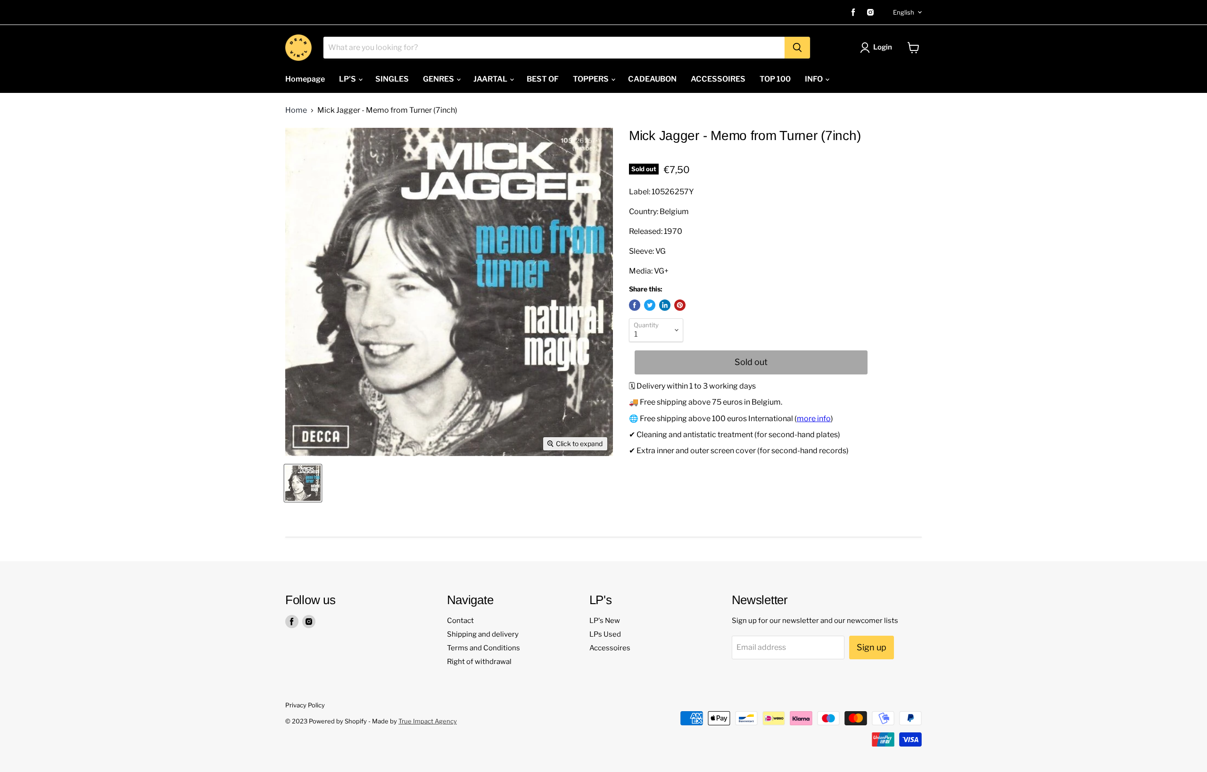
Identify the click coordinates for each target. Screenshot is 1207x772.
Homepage (305, 79)
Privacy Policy (305, 705)
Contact (460, 620)
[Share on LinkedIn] (664, 305)
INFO (814, 79)
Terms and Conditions (483, 648)
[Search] (797, 47)
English (903, 12)
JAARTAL (491, 79)
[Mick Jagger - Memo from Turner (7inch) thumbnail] (303, 483)
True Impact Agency (427, 721)
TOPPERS (591, 79)
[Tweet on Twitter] (649, 305)
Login (882, 47)
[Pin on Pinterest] (680, 305)
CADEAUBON (652, 79)
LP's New (604, 620)
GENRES (439, 79)
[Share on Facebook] (634, 305)
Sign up (871, 647)
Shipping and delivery (483, 634)
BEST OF (543, 79)
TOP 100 (775, 79)
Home (296, 110)
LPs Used (605, 634)
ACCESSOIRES (718, 79)
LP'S (348, 79)
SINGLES (392, 79)
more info (814, 418)
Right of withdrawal (479, 661)
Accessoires (609, 648)
